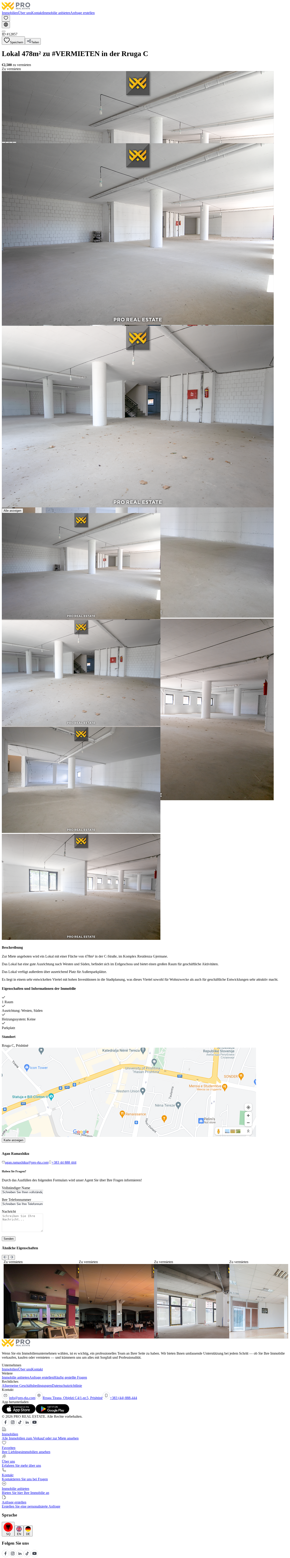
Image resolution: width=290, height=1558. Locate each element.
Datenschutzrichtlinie (67, 1386)
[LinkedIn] (27, 1425)
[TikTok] (20, 1425)
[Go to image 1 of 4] (3, 142)
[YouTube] (34, 1425)
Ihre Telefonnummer (16, 1200)
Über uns (24, 13)
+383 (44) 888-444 (123, 1398)
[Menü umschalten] (3, 31)
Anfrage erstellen (82, 13)
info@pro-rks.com (22, 1398)
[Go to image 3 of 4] (11, 142)
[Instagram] (12, 1425)
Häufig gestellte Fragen (70, 1377)
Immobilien (10, 13)
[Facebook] (5, 1425)
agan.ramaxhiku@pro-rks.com (26, 1162)
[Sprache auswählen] (6, 25)
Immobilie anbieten (56, 13)
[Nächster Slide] (11, 1257)
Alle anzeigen (12, 510)
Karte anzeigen (13, 1140)
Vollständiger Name (16, 1188)
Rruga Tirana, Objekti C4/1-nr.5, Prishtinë (73, 1398)
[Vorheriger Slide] (5, 1257)
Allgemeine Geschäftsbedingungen (27, 1386)
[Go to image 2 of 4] (7, 142)
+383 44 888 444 (64, 1162)
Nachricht (9, 1211)
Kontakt (37, 13)
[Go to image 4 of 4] (14, 142)
